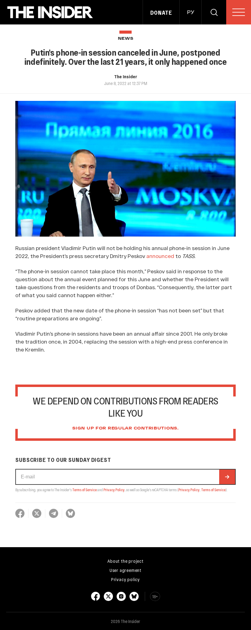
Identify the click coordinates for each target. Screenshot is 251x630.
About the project (125, 561)
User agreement (125, 570)
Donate (161, 12)
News (125, 38)
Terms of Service (84, 490)
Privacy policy (125, 579)
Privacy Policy (114, 490)
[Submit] (227, 477)
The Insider (125, 76)
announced (160, 256)
